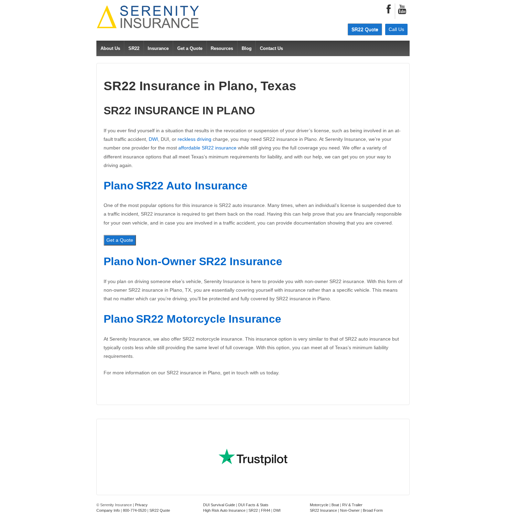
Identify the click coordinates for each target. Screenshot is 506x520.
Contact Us (271, 48)
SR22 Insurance (323, 510)
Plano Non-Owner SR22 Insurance (193, 261)
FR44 (265, 510)
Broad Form (373, 510)
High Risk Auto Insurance (224, 510)
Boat (335, 505)
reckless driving (194, 139)
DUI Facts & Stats (253, 505)
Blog (247, 48)
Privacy (141, 505)
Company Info (108, 510)
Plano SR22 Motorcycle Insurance (192, 319)
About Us (110, 48)
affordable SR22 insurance (207, 147)
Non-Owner (350, 510)
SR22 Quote (364, 29)
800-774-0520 (134, 510)
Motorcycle (319, 505)
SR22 (133, 48)
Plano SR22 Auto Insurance (175, 185)
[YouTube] (402, 11)
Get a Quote (189, 48)
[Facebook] (388, 11)
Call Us (396, 29)
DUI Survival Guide (219, 505)
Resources (222, 48)
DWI (153, 139)
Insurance (158, 48)
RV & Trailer (352, 505)
